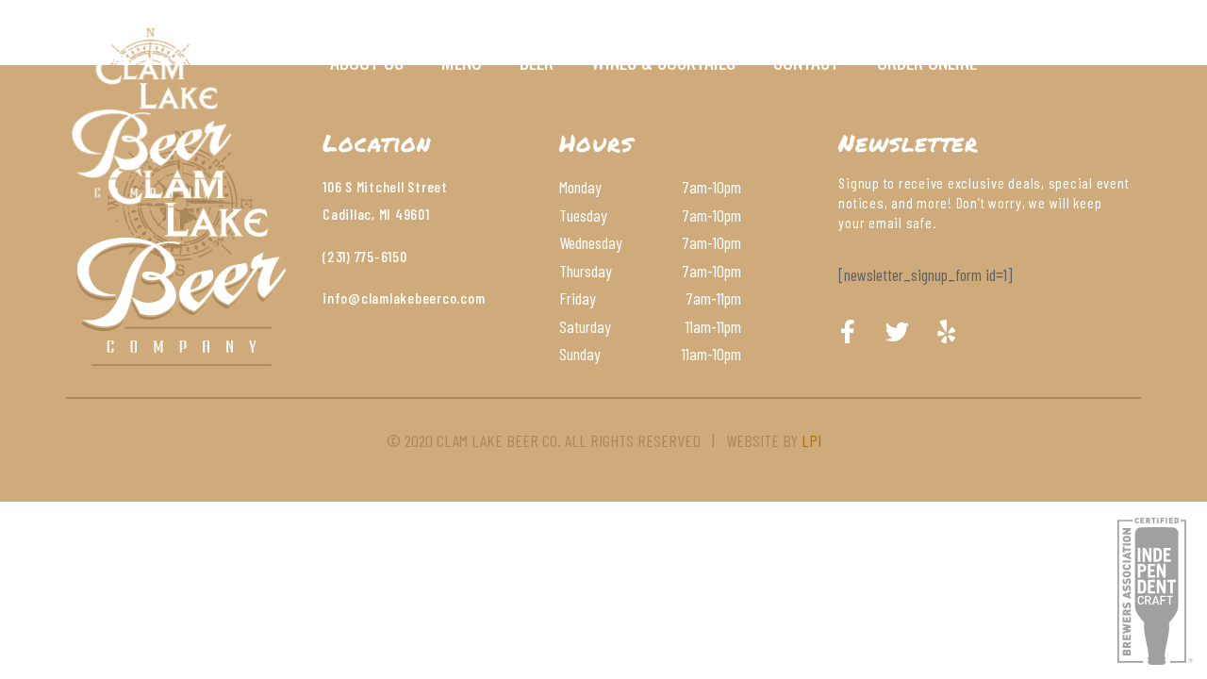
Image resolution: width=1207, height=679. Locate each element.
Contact (806, 61)
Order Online (927, 61)
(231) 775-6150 (364, 256)
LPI (811, 440)
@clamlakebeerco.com (416, 297)
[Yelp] (945, 332)
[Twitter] (896, 332)
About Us (367, 61)
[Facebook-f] (847, 332)
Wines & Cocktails (663, 61)
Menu (461, 61)
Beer (537, 61)
